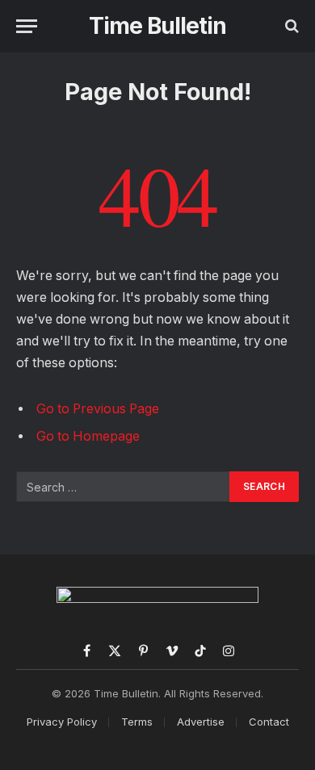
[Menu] (26, 26)
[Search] (290, 26)
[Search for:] (123, 486)
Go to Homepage (88, 436)
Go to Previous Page (97, 408)
